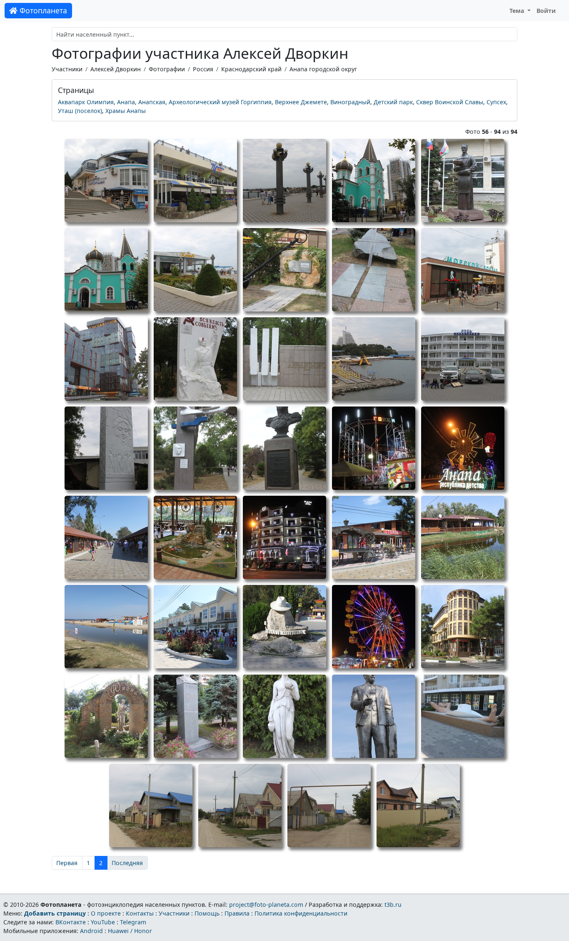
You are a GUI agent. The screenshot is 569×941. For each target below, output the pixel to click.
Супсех (496, 102)
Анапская (151, 102)
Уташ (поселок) (80, 111)
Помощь (207, 913)
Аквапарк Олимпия (86, 102)
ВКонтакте (70, 922)
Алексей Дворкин (115, 69)
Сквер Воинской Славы (449, 102)
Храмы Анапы (125, 111)
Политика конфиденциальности (301, 913)
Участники (67, 69)
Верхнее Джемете (301, 102)
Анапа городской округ (323, 69)
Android (91, 931)
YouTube (103, 922)
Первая (66, 863)
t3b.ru (393, 904)
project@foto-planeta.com (266, 904)
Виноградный (350, 102)
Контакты (140, 913)
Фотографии (167, 69)
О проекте (106, 913)
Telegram (133, 922)
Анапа (126, 102)
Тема (517, 11)
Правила (237, 913)
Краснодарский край (251, 69)
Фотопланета (42, 10)
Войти (546, 11)
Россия (203, 69)
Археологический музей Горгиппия (220, 102)
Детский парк (393, 102)
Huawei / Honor (130, 931)
